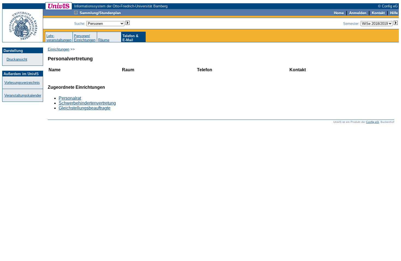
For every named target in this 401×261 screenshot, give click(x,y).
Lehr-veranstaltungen (58, 38)
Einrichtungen (58, 49)
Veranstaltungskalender (22, 95)
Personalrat (70, 98)
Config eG (372, 121)
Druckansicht (17, 59)
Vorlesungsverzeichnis (22, 83)
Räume (103, 40)
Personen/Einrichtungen (84, 38)
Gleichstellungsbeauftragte (84, 108)
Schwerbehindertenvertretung (87, 103)
